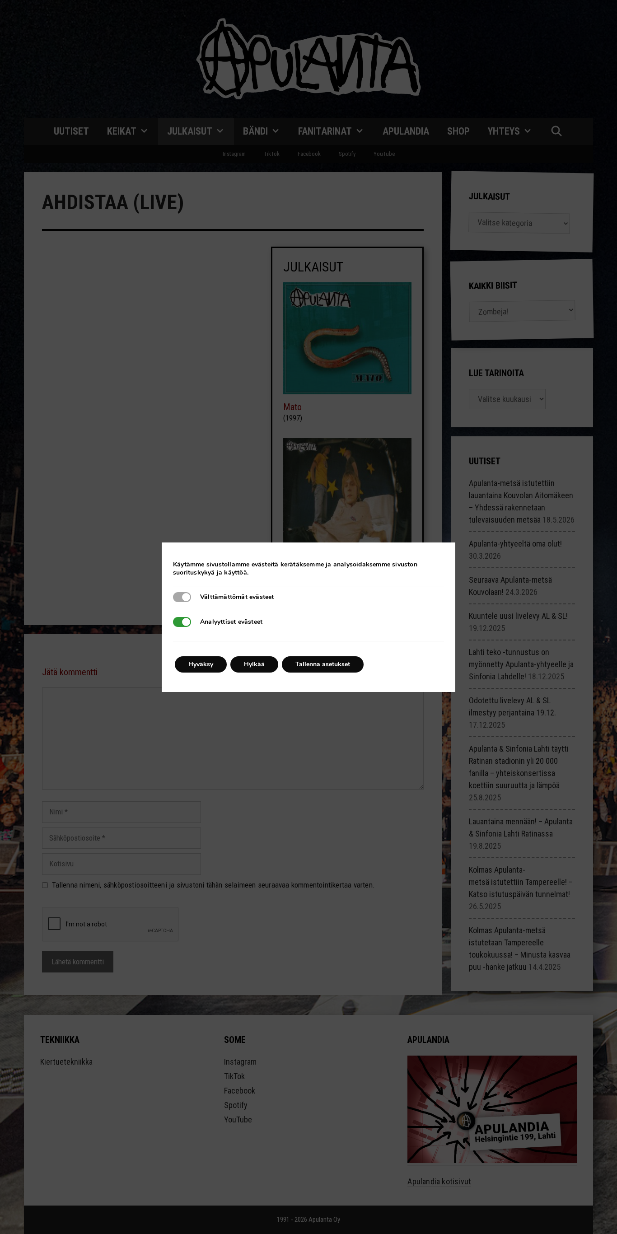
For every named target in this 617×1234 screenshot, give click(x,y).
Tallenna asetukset (322, 664)
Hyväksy (200, 664)
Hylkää (254, 664)
